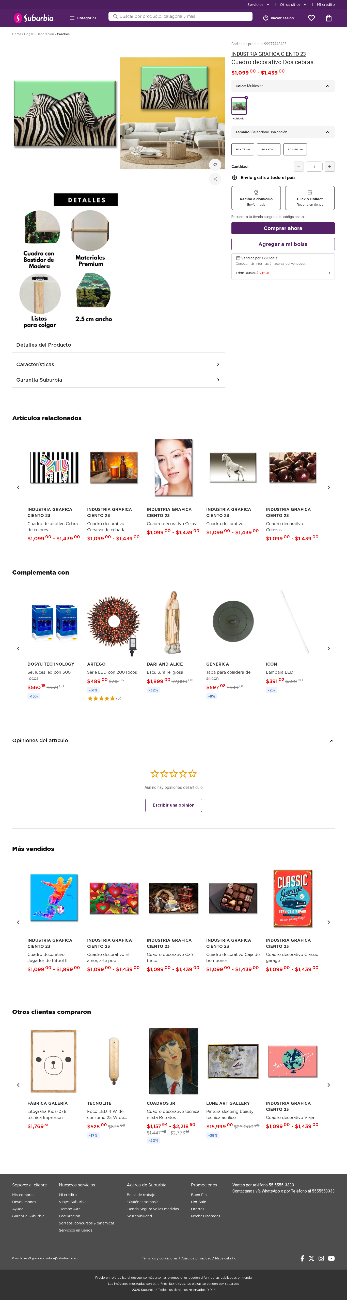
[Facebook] (302, 1258)
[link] (54, 487)
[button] (18, 487)
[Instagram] (321, 1258)
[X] (311, 1258)
